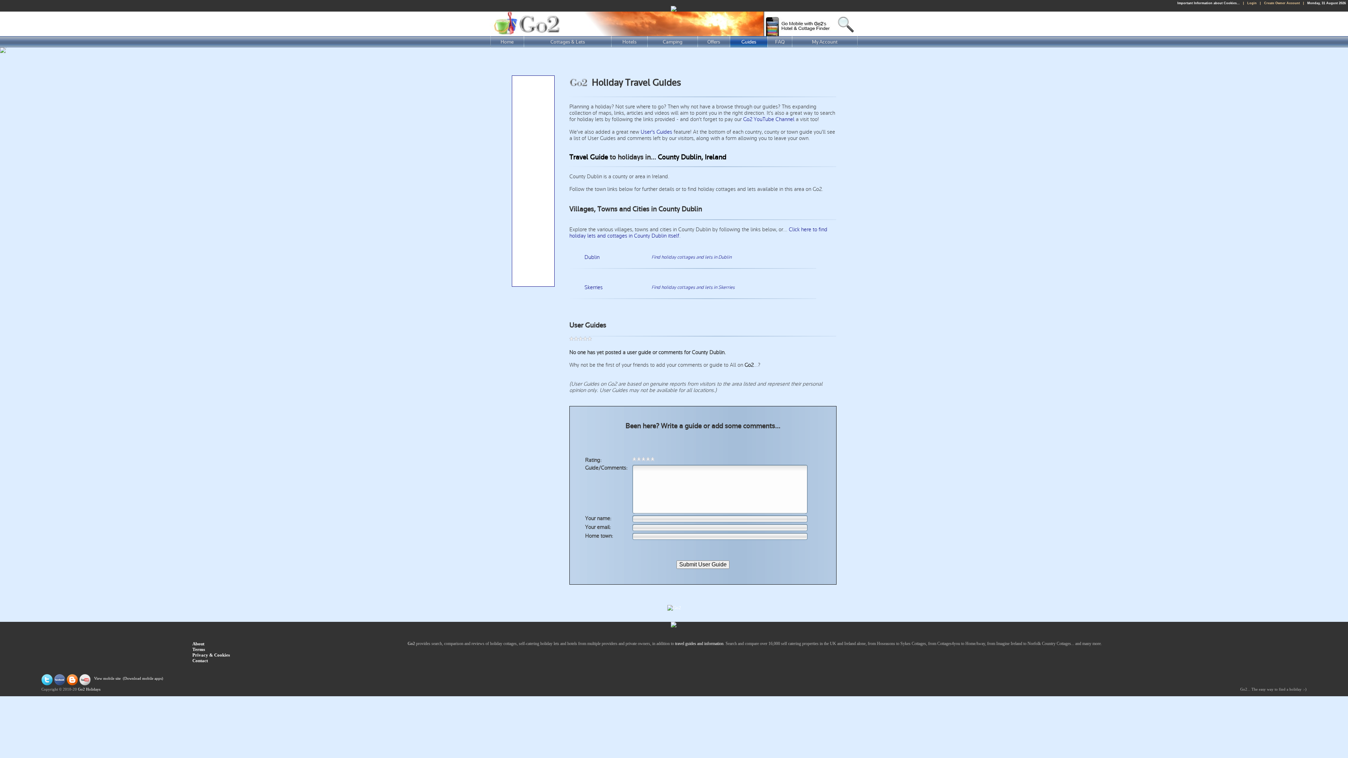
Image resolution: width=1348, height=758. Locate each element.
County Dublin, (680, 157)
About (198, 643)
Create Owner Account (1282, 3)
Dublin (592, 257)
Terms (198, 649)
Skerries (593, 287)
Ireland (715, 157)
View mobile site (107, 678)
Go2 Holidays (89, 689)
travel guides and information (699, 643)
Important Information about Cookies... (1208, 3)
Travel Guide (588, 157)
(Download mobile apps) (143, 678)
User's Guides (656, 132)
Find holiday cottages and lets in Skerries (693, 287)
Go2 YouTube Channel (768, 119)
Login (1252, 3)
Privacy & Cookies (211, 655)
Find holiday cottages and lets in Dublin (692, 257)
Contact (200, 660)
